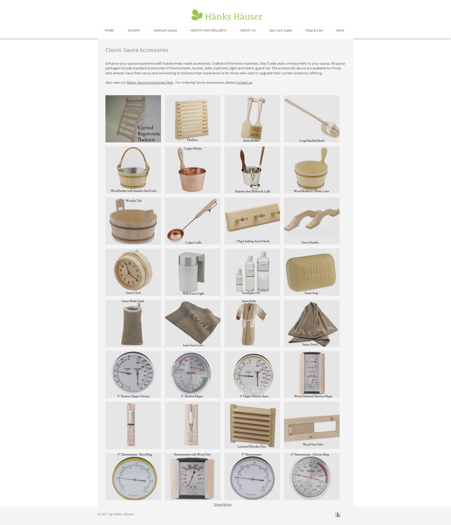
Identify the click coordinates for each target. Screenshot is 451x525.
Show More (223, 504)
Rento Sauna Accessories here (150, 82)
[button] (133, 118)
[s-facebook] (337, 514)
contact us (244, 82)
